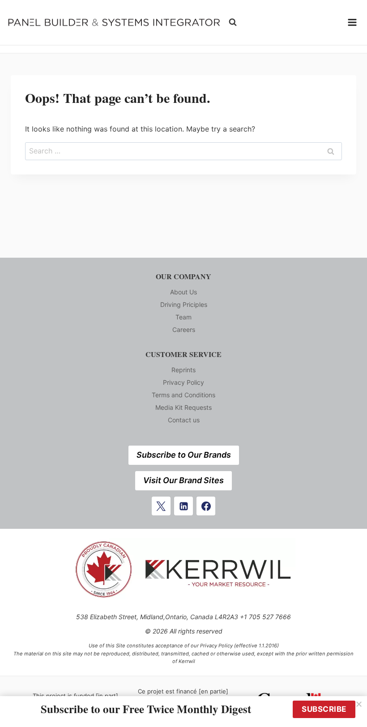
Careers (183, 329)
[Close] (359, 704)
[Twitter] (161, 506)
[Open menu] (352, 22)
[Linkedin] (183, 506)
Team (183, 317)
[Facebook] (205, 506)
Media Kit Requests (183, 407)
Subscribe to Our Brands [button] (184, 454)
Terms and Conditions (183, 395)
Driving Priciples (183, 304)
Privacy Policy (183, 382)
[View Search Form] (233, 22)
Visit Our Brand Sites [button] (183, 480)
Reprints (183, 370)
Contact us (184, 420)
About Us (183, 292)
